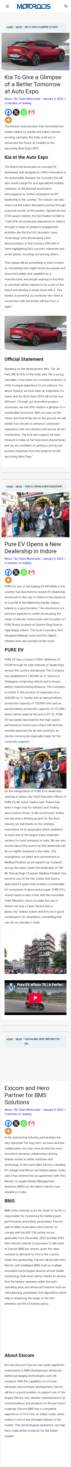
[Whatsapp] (23, 112)
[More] (8, 120)
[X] (16, 112)
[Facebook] (8, 112)
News (8, 99)
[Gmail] (31, 112)
